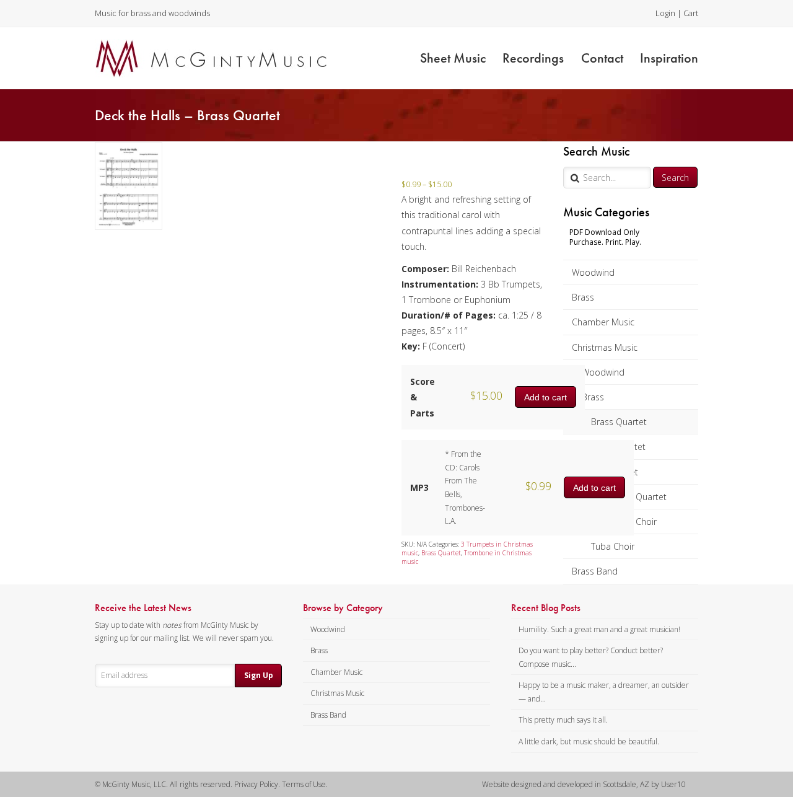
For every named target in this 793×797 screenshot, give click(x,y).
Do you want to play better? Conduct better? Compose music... (591, 657)
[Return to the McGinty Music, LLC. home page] (211, 58)
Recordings (533, 58)
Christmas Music (604, 347)
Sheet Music (453, 58)
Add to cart (545, 397)
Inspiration (669, 58)
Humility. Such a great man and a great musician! (599, 629)
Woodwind (593, 272)
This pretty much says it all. (563, 720)
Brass (583, 297)
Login (665, 13)
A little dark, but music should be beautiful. (589, 741)
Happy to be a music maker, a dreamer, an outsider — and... (604, 692)
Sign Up (258, 675)
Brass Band (595, 571)
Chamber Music (603, 322)
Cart (690, 13)
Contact (602, 58)
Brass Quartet (619, 422)
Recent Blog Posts (546, 608)
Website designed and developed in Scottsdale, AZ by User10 (584, 784)
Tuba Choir (612, 546)
